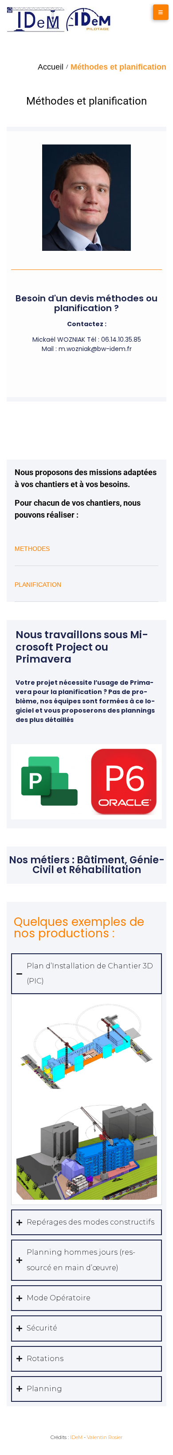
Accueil (50, 66)
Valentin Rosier (104, 1437)
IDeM (76, 1437)
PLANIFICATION (38, 584)
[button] (86, 554)
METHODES (32, 548)
